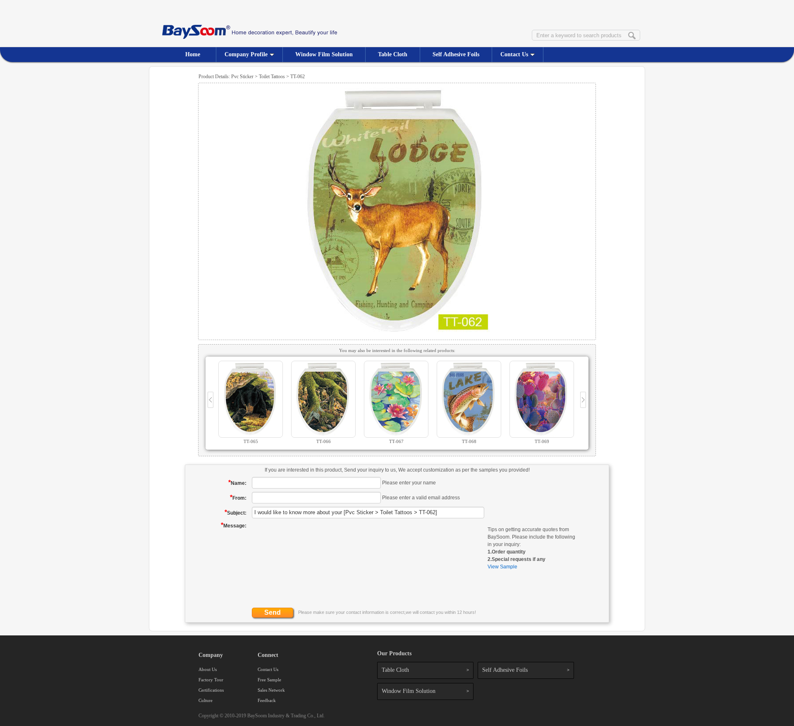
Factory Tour (210, 679)
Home (192, 54)
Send (272, 612)
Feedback (267, 700)
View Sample (502, 567)
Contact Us (514, 54)
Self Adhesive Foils (456, 54)
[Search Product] (632, 36)
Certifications (211, 690)
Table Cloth (392, 54)
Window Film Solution (324, 54)
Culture (205, 700)
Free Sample (269, 679)
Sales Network (271, 690)
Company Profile (246, 54)
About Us (207, 669)
